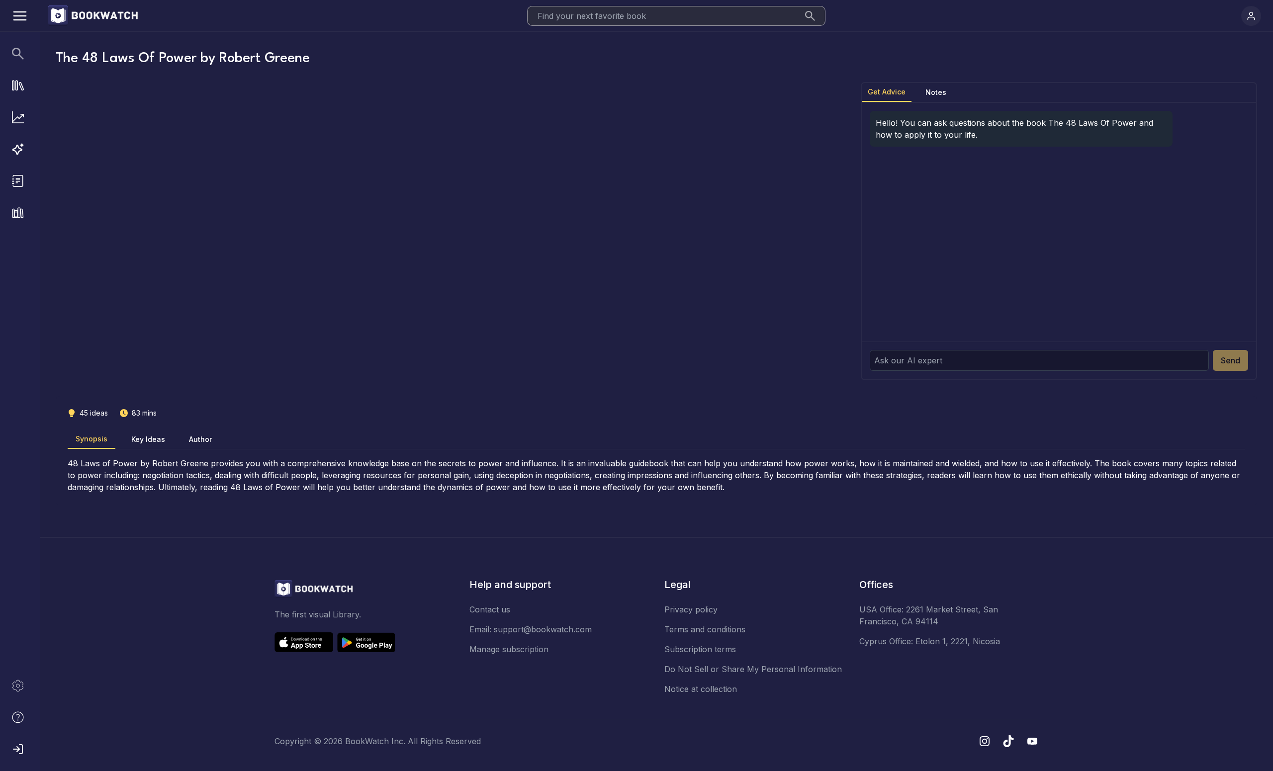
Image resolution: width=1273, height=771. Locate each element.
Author (200, 439)
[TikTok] (1008, 741)
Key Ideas (148, 439)
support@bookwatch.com (543, 629)
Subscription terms (700, 649)
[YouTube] (1032, 741)
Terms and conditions (704, 629)
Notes (935, 92)
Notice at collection (700, 689)
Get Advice (887, 91)
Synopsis (91, 438)
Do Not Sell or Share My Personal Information (753, 669)
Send (1230, 360)
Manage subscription (508, 649)
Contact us (489, 609)
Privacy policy (691, 609)
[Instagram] (985, 741)
